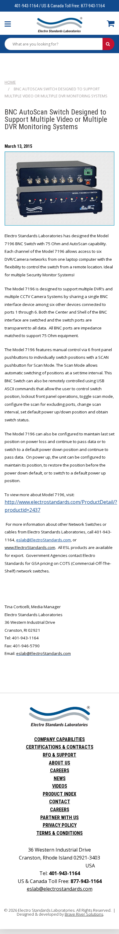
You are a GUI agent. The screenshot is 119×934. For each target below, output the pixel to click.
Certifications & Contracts (59, 747)
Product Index (59, 794)
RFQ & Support (59, 755)
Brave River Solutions (84, 914)
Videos (59, 786)
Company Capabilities (59, 739)
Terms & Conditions (59, 833)
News (60, 778)
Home (10, 82)
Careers (59, 770)
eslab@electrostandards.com (59, 888)
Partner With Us (59, 817)
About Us (59, 763)
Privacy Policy (60, 825)
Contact (59, 802)
